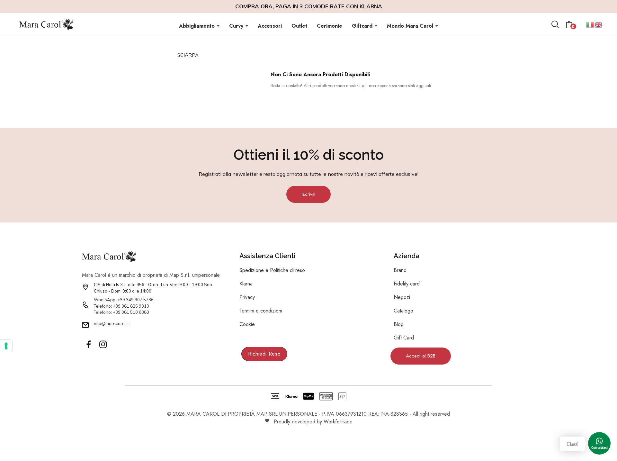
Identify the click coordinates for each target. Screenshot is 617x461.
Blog (399, 324)
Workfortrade (338, 421)
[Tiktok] (117, 344)
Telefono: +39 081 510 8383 (121, 312)
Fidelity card (407, 283)
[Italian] (590, 24)
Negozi (402, 297)
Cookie (247, 324)
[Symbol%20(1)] (102, 344)
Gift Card (404, 337)
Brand (400, 270)
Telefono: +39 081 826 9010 (121, 306)
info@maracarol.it (111, 323)
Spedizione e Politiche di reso (272, 270)
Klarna (246, 283)
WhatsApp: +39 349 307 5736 (124, 299)
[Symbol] (88, 344)
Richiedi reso (264, 353)
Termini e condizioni (260, 310)
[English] (599, 24)
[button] (308, 194)
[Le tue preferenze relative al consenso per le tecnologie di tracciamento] (6, 346)
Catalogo (403, 310)
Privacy (247, 297)
